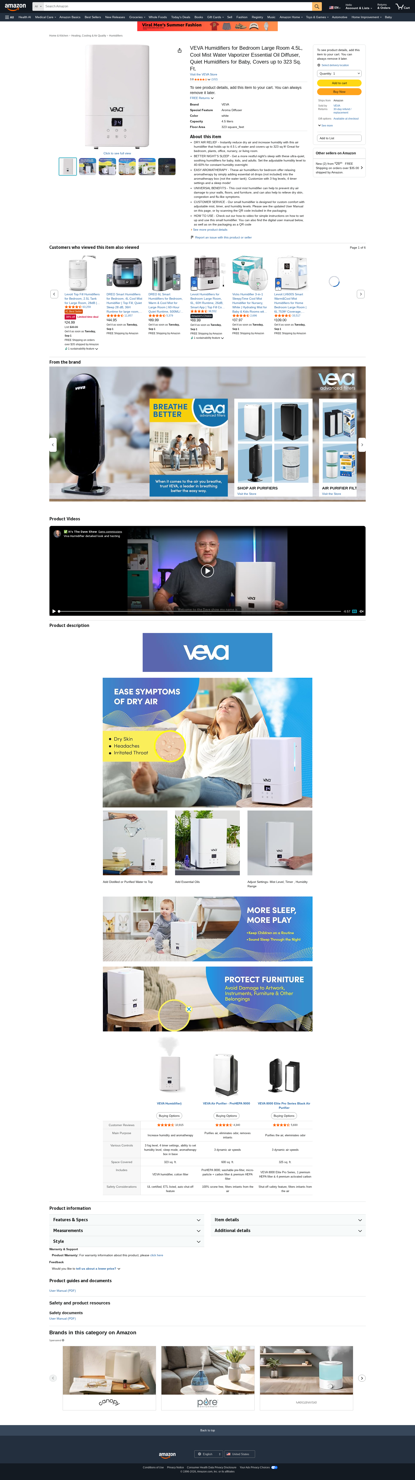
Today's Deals (180, 17)
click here (156, 1255)
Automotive (339, 17)
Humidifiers (116, 35)
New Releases (115, 17)
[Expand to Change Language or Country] (340, 8)
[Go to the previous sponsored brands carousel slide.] (53, 1378)
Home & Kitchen (58, 35)
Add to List (327, 138)
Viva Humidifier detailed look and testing (92, 536)
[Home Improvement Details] (381, 17)
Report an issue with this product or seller (223, 237)
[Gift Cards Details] (223, 17)
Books (199, 17)
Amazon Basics (69, 17)
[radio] (67, 166)
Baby (388, 17)
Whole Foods (158, 17)
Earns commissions (110, 531)
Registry (257, 17)
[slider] (200, 611)
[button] (9, 17)
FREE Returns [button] (200, 98)
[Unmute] (361, 611)
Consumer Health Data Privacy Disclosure (211, 1467)
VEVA (337, 105)
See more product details (210, 229)
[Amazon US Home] (167, 1455)
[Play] (52, 611)
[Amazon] (15, 6)
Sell (229, 17)
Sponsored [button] (55, 1340)
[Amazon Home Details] (302, 17)
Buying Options (169, 1115)
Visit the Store (246, 493)
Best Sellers (93, 17)
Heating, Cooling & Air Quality (88, 35)
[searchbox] (178, 6)
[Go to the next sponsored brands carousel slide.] (362, 1378)
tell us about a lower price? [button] (96, 1268)
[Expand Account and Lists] (371, 8)
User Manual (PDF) (62, 1290)
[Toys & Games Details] (328, 17)
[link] (82, 298)
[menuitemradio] (354, 611)
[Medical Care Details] (55, 17)
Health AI (25, 17)
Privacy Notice (175, 1467)
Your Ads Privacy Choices (255, 1467)
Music (271, 17)
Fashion (241, 17)
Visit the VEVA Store (203, 74)
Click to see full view (117, 153)
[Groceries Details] (144, 17)
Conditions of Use (153, 1467)
